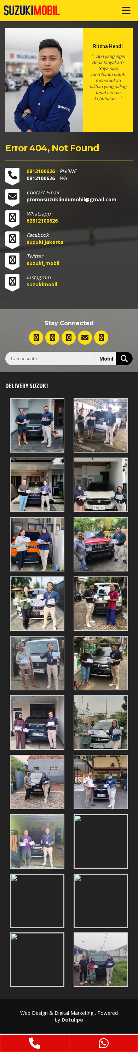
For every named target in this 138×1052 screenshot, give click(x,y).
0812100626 (41, 171)
